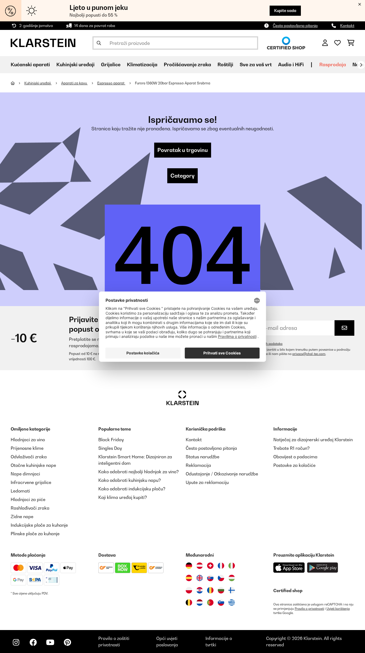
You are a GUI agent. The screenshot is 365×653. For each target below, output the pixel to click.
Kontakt (347, 25)
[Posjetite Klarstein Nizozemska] (199, 602)
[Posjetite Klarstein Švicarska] (210, 565)
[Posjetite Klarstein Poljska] (189, 590)
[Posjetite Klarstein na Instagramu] (16, 642)
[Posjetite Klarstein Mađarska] (231, 578)
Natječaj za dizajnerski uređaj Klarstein (313, 439)
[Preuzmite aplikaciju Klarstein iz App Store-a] (289, 567)
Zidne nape (22, 516)
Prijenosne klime (27, 448)
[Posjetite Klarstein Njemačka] (189, 565)
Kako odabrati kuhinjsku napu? (129, 480)
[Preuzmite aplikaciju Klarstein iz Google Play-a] (322, 567)
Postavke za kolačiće (294, 465)
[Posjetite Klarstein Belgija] (189, 602)
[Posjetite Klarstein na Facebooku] (33, 642)
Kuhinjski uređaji (38, 83)
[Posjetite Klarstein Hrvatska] (199, 590)
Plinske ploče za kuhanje (35, 533)
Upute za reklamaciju (207, 482)
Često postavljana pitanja (295, 25)
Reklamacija (198, 465)
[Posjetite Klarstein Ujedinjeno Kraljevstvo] (199, 578)
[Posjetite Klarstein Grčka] (231, 602)
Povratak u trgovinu (182, 150)
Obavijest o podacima (295, 456)
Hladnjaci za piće (28, 499)
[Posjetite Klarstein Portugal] (210, 602)
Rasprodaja (332, 64)
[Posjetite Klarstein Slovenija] (221, 602)
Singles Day (110, 448)
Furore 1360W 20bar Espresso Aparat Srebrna (172, 83)
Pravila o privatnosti (309, 609)
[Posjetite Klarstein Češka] (221, 578)
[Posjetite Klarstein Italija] (231, 565)
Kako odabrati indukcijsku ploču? (131, 488)
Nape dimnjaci (25, 473)
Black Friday (111, 439)
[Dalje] (361, 65)
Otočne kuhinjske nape (33, 465)
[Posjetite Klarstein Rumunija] (210, 590)
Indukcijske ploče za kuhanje (39, 525)
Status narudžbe (202, 456)
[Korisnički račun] (325, 43)
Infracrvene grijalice (31, 482)
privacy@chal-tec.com (308, 354)
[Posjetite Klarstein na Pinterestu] (67, 642)
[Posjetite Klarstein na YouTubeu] (50, 642)
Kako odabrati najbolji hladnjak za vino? (138, 471)
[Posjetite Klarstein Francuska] (221, 565)
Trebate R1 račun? (291, 448)
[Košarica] (350, 43)
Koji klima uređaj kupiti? (122, 497)
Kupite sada (285, 10)
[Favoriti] (337, 43)
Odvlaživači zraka (29, 456)
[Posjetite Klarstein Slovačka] (210, 578)
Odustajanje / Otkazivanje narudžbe (222, 473)
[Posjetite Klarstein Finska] (231, 590)
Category (182, 176)
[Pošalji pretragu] (99, 43)
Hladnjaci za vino (28, 439)
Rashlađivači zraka (30, 508)
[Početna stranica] (17, 83)
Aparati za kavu (74, 83)
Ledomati (20, 491)
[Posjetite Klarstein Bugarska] (221, 590)
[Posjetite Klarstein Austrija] (199, 565)
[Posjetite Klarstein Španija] (189, 578)
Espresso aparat (111, 83)
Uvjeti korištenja (338, 609)
